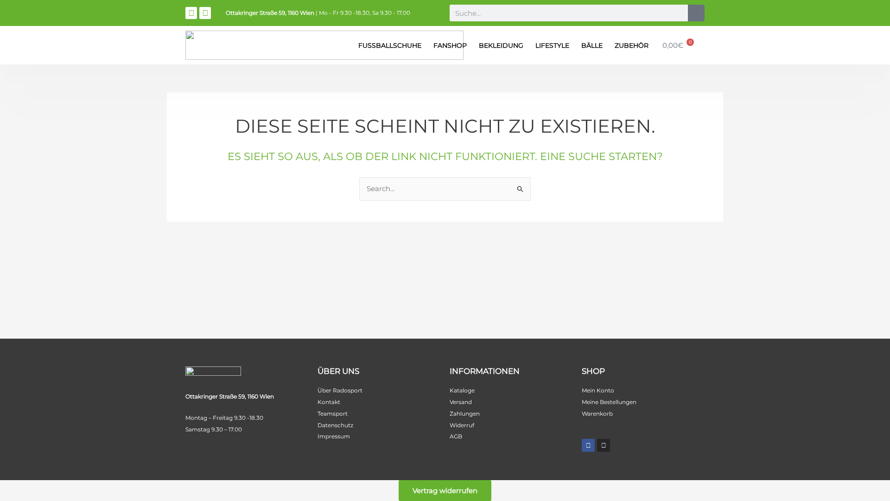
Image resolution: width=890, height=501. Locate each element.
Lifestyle (552, 45)
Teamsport (333, 413)
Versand (461, 401)
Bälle (592, 45)
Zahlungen (465, 413)
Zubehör (631, 45)
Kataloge (462, 390)
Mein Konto (598, 390)
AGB (456, 436)
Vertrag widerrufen (445, 490)
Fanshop (450, 45)
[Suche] (696, 13)
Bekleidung (501, 45)
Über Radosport (340, 390)
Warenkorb (597, 413)
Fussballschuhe (389, 45)
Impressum (334, 436)
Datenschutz (335, 425)
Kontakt (329, 401)
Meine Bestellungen (609, 401)
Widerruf (462, 425)
